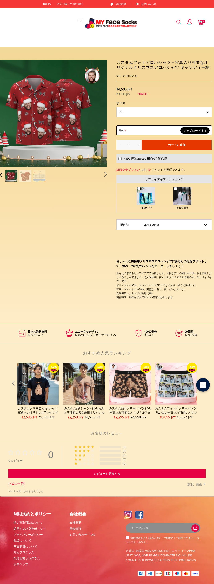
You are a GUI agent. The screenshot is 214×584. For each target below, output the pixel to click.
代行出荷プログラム (27, 558)
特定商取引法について (28, 523)
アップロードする (195, 130)
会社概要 (75, 523)
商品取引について (25, 546)
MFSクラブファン (128, 170)
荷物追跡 (121, 4)
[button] (9, 113)
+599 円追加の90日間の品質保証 (145, 158)
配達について (22, 540)
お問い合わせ (148, 4)
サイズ (120, 103)
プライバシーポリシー (28, 534)
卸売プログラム (24, 552)
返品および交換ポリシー (30, 529)
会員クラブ (21, 564)
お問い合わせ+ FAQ (82, 534)
